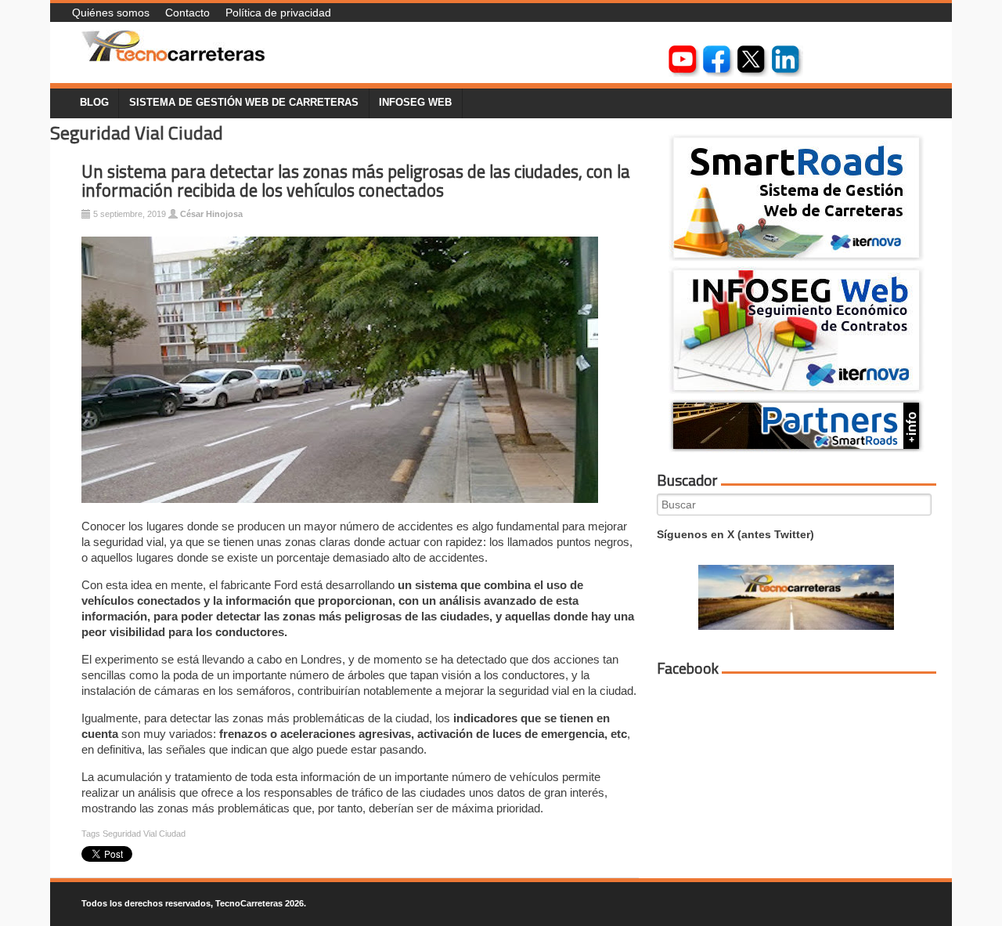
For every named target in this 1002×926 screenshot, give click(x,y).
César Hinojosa (211, 214)
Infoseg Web (415, 102)
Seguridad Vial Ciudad (144, 833)
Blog (94, 102)
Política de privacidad (278, 12)
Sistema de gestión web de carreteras (244, 102)
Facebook (688, 668)
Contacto (187, 12)
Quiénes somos (111, 12)
